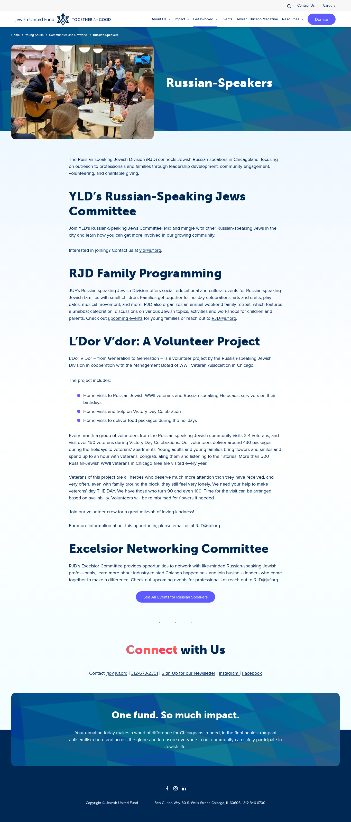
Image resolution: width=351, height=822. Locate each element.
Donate (321, 19)
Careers (329, 5)
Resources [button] (290, 19)
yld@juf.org (150, 250)
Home (15, 35)
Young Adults (34, 35)
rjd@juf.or (115, 673)
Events (226, 19)
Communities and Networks (68, 35)
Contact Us (306, 5)
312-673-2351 (144, 673)
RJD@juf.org (224, 318)
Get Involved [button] (203, 19)
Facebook (252, 673)
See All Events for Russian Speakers (175, 597)
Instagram (229, 673)
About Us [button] (159, 19)
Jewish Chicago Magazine (257, 19)
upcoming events (125, 318)
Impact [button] (180, 19)
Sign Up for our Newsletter (188, 673)
